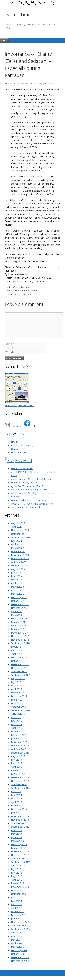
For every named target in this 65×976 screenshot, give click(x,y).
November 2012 (20, 854)
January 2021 (18, 621)
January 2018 (18, 660)
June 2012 (16, 872)
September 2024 (20, 537)
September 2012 (20, 862)
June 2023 (16, 576)
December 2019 (20, 632)
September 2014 (20, 787)
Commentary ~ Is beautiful (25, 507)
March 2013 (17, 840)
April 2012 (16, 879)
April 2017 (16, 689)
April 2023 (16, 583)
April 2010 (16, 907)
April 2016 (16, 727)
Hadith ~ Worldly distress (25, 482)
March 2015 (17, 770)
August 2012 (18, 865)
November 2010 (20, 890)
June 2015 (16, 759)
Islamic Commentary (22, 445)
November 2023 (20, 558)
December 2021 (20, 604)
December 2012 (20, 851)
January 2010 (18, 918)
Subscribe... (16, 426)
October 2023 (19, 562)
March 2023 (17, 586)
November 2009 (20, 922)
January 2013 (18, 847)
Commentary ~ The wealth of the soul (31, 479)
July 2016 (16, 717)
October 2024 (19, 533)
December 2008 (20, 957)
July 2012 (16, 869)
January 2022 (18, 600)
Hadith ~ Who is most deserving (28, 500)
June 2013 (16, 830)
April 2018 (16, 653)
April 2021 (16, 611)
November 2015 (20, 745)
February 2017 (19, 696)
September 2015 (20, 752)
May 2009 (16, 939)
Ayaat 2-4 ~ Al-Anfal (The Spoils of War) (32, 503)
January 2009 (18, 953)
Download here (26, 405)
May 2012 (16, 876)
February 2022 (19, 597)
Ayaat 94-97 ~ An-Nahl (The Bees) (29, 486)
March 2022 (17, 593)
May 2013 (16, 833)
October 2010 (19, 893)
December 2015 (20, 741)
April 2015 (16, 766)
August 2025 (18, 523)
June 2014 (16, 795)
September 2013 (20, 826)
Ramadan (26, 287)
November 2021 (20, 607)
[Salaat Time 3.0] (17, 402)
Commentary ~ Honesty (18, 294)
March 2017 (17, 692)
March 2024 (17, 547)
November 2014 (20, 780)
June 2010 (16, 900)
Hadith (8, 287)
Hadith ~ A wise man (22, 468)
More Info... (11, 405)
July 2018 (16, 646)
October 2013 (19, 823)
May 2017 (16, 685)
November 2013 (20, 819)
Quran (16, 287)
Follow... (35, 426)
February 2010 (19, 915)
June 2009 (16, 936)
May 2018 (16, 650)
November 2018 (20, 639)
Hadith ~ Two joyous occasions (22, 290)
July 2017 (16, 682)
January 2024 (18, 551)
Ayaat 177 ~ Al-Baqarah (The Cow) (29, 489)
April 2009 (16, 943)
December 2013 (20, 816)
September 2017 (20, 675)
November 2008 (20, 960)
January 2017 (18, 699)
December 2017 (20, 664)
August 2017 (18, 678)
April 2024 (16, 544)
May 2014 (16, 798)
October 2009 (19, 925)
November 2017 (20, 667)
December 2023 (20, 554)
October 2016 (19, 706)
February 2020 (19, 625)
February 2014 (19, 809)
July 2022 (16, 590)
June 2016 (16, 720)
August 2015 (18, 756)
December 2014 (20, 777)
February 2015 (19, 773)
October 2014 (19, 784)
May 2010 (16, 904)
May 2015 (16, 763)
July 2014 (16, 791)
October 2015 (19, 749)
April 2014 (16, 802)
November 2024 (20, 530)
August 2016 (18, 713)
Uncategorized (19, 452)
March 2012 (17, 883)
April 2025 (16, 526)
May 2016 (16, 724)
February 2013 (19, 844)
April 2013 (16, 837)
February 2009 (19, 950)
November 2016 (20, 703)
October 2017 (19, 671)
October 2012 (19, 858)
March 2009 (17, 946)
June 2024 (16, 540)
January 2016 (18, 738)
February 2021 (19, 618)
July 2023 (16, 572)
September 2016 (20, 710)
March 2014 (17, 805)
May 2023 (16, 579)
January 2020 (18, 629)
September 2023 (20, 565)
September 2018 (20, 643)
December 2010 (20, 886)
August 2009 (18, 932)
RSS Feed (23, 460)
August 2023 (18, 569)
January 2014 (18, 812)
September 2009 (20, 929)
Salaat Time (18, 14)
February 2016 (19, 734)
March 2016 (17, 731)
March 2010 (17, 911)
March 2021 (17, 614)
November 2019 (20, 636)
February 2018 (19, 657)
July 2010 (16, 897)
